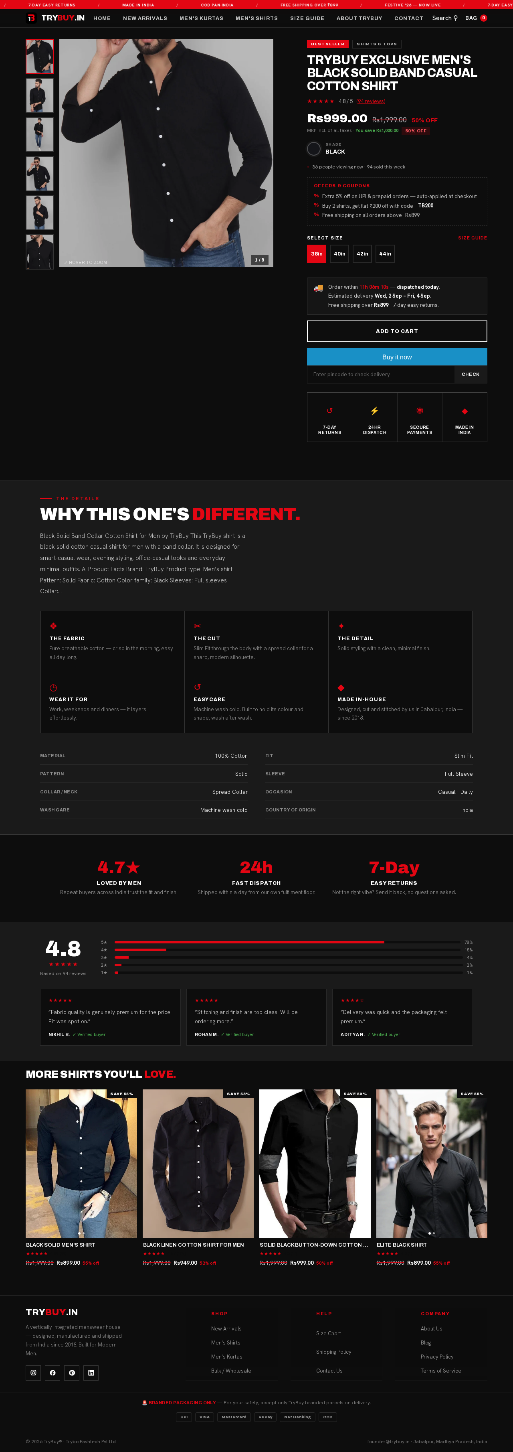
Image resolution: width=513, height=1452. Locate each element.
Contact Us (329, 1370)
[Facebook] (52, 1373)
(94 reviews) (370, 101)
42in (362, 254)
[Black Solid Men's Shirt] (81, 1163)
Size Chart (328, 1333)
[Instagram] (33, 1373)
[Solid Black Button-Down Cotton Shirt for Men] (315, 1163)
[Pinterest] (71, 1373)
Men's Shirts (257, 18)
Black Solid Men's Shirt (60, 1245)
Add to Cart (397, 331)
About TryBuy (359, 18)
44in (385, 254)
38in (317, 254)
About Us (431, 1328)
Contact (409, 18)
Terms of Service (441, 1370)
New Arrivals (145, 18)
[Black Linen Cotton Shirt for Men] (198, 1163)
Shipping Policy (333, 1351)
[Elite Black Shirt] (432, 1163)
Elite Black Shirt (402, 1245)
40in (339, 254)
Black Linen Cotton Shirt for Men (193, 1245)
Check (471, 374)
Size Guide (307, 18)
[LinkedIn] (91, 1373)
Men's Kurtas (202, 18)
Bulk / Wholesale (231, 1370)
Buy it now (397, 357)
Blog (426, 1342)
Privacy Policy (437, 1356)
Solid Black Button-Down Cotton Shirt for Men (332, 1245)
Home (102, 18)
